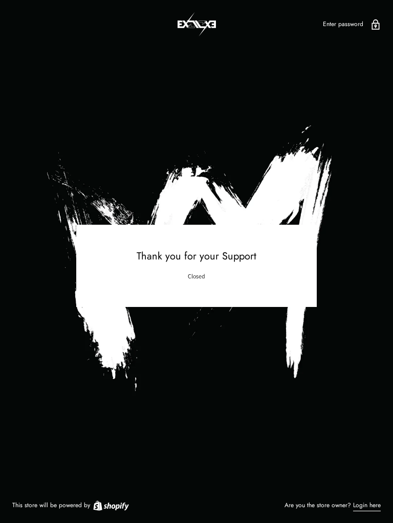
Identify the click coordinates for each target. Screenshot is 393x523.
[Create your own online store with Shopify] (110, 505)
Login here (367, 505)
